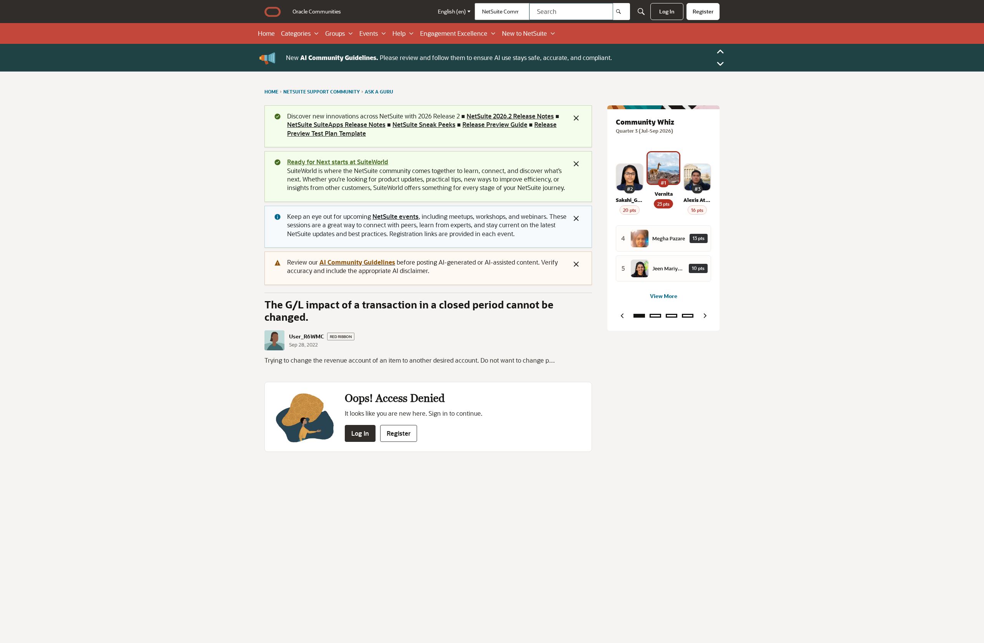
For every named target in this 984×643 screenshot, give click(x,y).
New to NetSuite (524, 33)
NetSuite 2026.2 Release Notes (510, 116)
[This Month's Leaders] (671, 316)
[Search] (621, 11)
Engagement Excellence (453, 33)
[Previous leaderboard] (622, 315)
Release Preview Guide (494, 124)
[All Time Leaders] (687, 316)
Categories (296, 33)
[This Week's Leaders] (655, 316)
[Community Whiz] (639, 316)
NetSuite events (395, 216)
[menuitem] (316, 11)
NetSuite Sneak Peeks (423, 124)
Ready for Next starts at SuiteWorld (337, 162)
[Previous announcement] (720, 51)
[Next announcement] (720, 63)
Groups (335, 33)
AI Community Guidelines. (339, 57)
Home (266, 33)
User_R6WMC (306, 336)
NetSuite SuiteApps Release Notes (336, 124)
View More (663, 296)
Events (368, 33)
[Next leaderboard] (705, 315)
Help (399, 33)
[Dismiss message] (576, 118)
